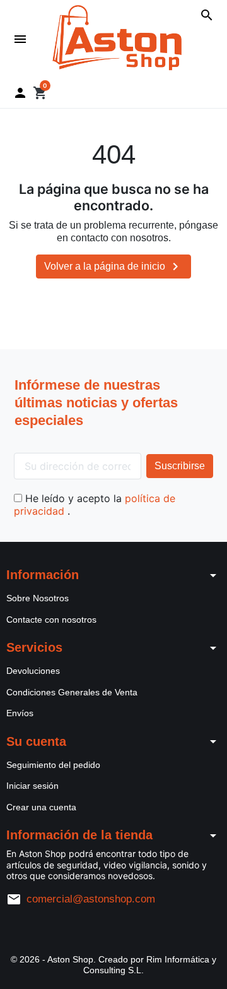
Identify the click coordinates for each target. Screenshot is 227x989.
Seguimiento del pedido (53, 765)
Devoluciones (33, 671)
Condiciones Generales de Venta (71, 692)
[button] (207, 15)
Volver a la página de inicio (113, 266)
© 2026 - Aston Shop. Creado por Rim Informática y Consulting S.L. (113, 965)
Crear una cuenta (41, 807)
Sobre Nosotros (37, 598)
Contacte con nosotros (51, 619)
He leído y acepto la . (94, 504)
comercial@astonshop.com (90, 899)
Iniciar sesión (32, 786)
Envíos (19, 713)
